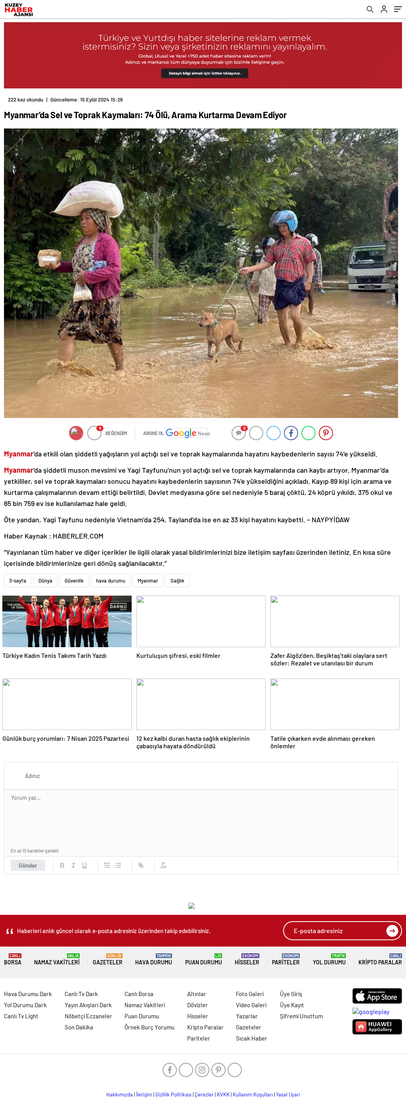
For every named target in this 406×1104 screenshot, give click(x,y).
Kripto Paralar (380, 959)
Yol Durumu (329, 959)
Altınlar (196, 993)
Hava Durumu (153, 959)
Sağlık (177, 580)
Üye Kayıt (292, 1004)
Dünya (45, 580)
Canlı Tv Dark (81, 993)
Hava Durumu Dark (28, 993)
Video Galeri (251, 1004)
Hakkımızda (119, 1094)
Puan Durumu (203, 959)
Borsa (12, 959)
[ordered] (107, 865)
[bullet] (118, 865)
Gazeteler (108, 959)
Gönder (28, 865)
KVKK (223, 1094)
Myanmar (148, 580)
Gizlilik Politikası (173, 1094)
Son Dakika (79, 1027)
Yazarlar (247, 1016)
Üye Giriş (291, 993)
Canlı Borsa (138, 993)
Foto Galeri (250, 993)
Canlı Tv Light (21, 1016)
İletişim (144, 1094)
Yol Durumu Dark (25, 1004)
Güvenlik (74, 580)
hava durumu (110, 580)
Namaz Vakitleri (57, 959)
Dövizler (197, 1004)
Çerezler (204, 1094)
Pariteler (286, 959)
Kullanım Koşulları (253, 1094)
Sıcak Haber (251, 1038)
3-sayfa (17, 580)
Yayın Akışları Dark (88, 1004)
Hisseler (247, 959)
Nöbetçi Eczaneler (88, 1016)
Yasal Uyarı (288, 1094)
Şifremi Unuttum (301, 1016)
